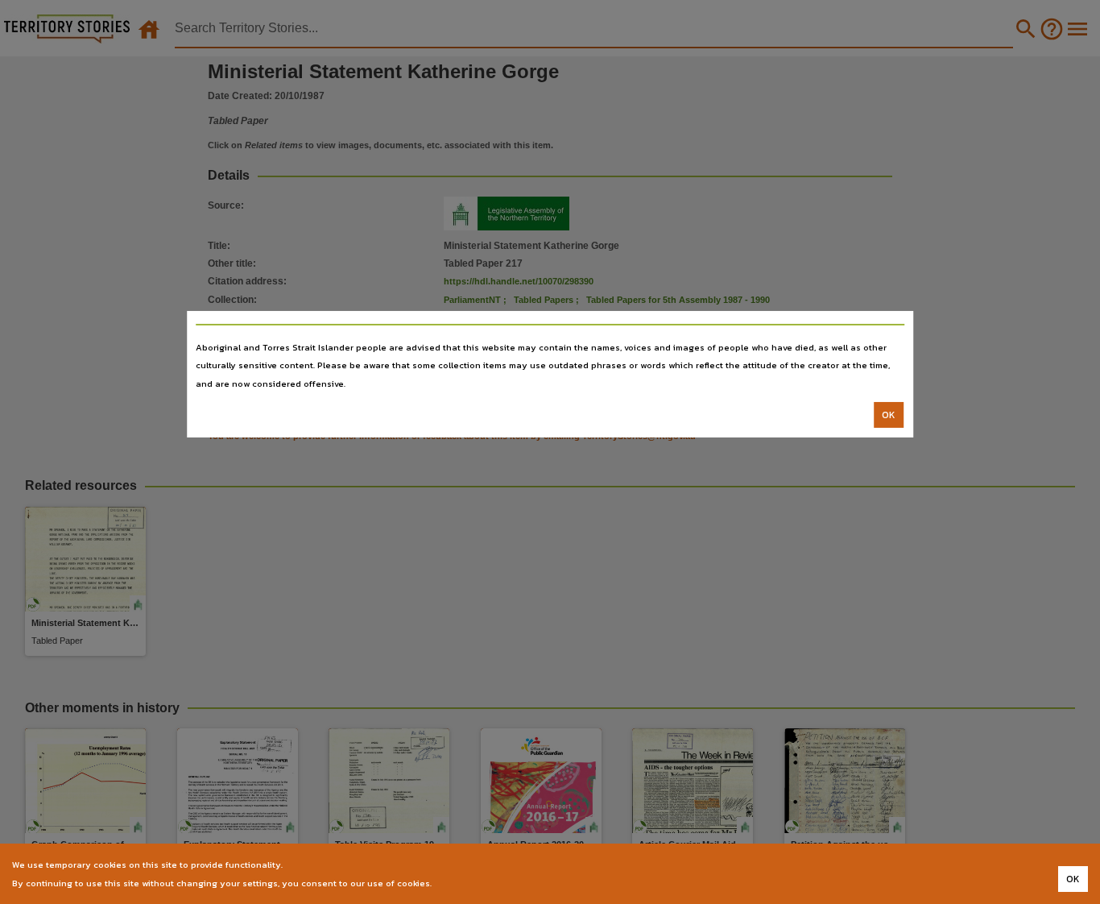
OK (888, 415)
